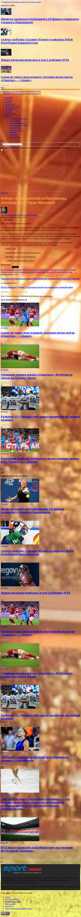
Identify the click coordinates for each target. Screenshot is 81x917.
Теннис (8, 111)
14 (2, 600)
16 (2, 519)
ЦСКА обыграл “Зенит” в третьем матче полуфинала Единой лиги (37, 287)
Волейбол (10, 109)
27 (2, 385)
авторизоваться (46, 296)
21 (2, 343)
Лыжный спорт (16, 128)
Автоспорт (10, 114)
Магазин (9, 97)
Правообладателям (13, 901)
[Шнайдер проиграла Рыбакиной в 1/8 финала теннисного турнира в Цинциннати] (6, 14)
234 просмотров (7, 215)
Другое (8, 116)
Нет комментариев (28, 215)
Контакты (9, 906)
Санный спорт (15, 130)
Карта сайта (10, 904)
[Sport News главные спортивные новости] (22, 874)
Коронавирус (14, 121)
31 (2, 858)
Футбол (8, 100)
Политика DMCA (12, 899)
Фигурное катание (17, 123)
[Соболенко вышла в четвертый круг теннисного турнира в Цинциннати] (20, 750)
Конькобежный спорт (18, 125)
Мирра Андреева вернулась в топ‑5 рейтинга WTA (35, 60)
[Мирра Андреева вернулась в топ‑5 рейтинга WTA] (6, 55)
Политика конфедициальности (18, 908)
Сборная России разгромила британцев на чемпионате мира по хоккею (40, 279)
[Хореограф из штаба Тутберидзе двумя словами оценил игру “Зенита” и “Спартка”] (20, 451)
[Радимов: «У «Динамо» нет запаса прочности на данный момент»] (20, 409)
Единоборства (12, 107)
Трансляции (14, 137)
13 (2, 561)
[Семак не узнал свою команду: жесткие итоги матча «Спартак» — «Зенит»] (6, 72)
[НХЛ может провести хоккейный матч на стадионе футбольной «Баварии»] (20, 840)
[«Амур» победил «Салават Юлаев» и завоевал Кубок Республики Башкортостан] (6, 34)
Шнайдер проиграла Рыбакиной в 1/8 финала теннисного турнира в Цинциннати (32, 510)
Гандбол (12, 132)
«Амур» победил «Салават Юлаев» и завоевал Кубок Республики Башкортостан (37, 41)
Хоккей (8, 102)
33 (2, 427)
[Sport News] (21, 2)
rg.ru (13, 265)
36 (2, 816)
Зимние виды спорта (18, 118)
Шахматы (13, 135)
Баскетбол (10, 104)
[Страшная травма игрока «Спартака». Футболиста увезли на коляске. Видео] (20, 367)
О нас (7, 897)
